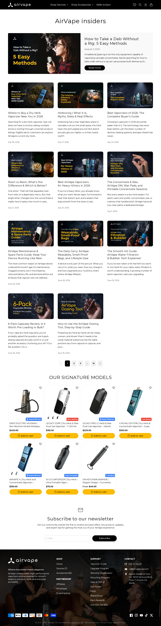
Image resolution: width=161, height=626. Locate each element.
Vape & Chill (96, 582)
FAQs (93, 591)
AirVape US (52, 622)
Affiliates (60, 584)
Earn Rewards (97, 600)
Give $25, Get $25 (99, 605)
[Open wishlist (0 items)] (134, 5)
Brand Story (96, 596)
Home (59, 564)
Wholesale (61, 588)
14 (94, 363)
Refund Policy (119, 622)
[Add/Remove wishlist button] (40, 388)
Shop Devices (58, 5)
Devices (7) (61, 568)
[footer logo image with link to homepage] (23, 562)
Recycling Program (100, 577)
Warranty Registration (101, 573)
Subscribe (104, 538)
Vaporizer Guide (98, 564)
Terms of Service (92, 622)
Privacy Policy (106, 622)
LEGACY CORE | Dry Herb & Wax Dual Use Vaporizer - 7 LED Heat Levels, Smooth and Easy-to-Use (62, 426)
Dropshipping (63, 593)
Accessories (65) (64, 573)
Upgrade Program (99, 568)
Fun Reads (95, 586)
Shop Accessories (81, 5)
